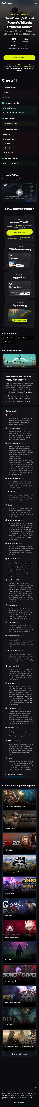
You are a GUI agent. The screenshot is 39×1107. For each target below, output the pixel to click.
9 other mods (28, 66)
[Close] (36, 1088)
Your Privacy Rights (19, 1102)
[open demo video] (19, 192)
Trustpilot (27, 392)
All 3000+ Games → (19, 15)
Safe (13, 45)
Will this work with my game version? (20, 401)
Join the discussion (15, 775)
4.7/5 (14, 39)
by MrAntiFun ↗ (25, 48)
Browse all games (19, 1054)
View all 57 (5, 346)
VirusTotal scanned (14, 48)
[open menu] (35, 3)
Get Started (19, 58)
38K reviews (13, 41)
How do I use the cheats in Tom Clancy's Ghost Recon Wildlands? (19, 397)
